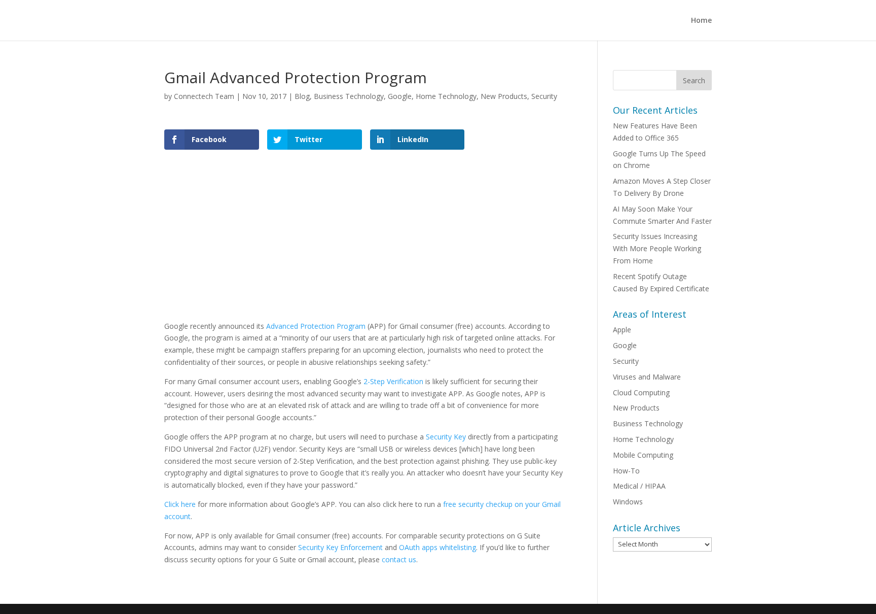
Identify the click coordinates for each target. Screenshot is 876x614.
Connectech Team (204, 96)
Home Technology (446, 96)
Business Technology (349, 96)
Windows (628, 501)
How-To (626, 470)
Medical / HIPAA (639, 486)
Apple (622, 329)
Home (701, 21)
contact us (399, 559)
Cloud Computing (641, 392)
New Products (504, 96)
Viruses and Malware (647, 377)
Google (400, 96)
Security (544, 96)
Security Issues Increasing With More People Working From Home (657, 248)
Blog (302, 96)
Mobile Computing (643, 455)
